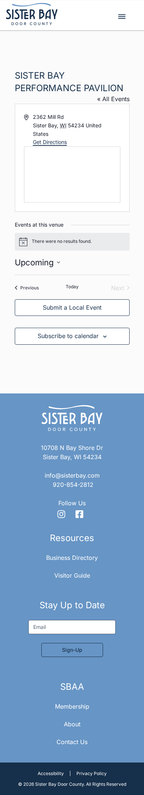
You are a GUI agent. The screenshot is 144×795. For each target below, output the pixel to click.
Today (72, 286)
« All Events (113, 99)
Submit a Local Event (72, 307)
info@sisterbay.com (72, 475)
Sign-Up (72, 650)
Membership (72, 706)
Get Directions (50, 142)
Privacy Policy (91, 773)
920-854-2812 (73, 484)
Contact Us (72, 742)
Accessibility (51, 773)
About (72, 724)
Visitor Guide (72, 575)
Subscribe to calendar (68, 336)
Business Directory (72, 557)
